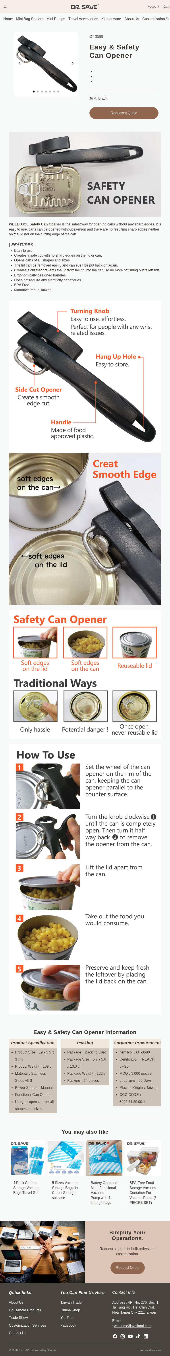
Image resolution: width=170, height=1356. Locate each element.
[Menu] (5, 7)
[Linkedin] (146, 1336)
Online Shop (70, 1310)
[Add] (38, 1169)
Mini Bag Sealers (29, 19)
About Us (131, 19)
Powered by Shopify (44, 1350)
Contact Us (17, 1333)
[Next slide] (74, 64)
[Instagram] (122, 1336)
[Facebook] (115, 1336)
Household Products (25, 1310)
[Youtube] (130, 1336)
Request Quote (127, 1267)
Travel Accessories (83, 19)
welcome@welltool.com (132, 1326)
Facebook (68, 1325)
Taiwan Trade (71, 1302)
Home (8, 19)
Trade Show (18, 1318)
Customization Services (27, 1325)
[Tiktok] (138, 1336)
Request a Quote (124, 113)
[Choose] (77, 1169)
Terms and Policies (149, 1350)
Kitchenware (111, 19)
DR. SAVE (24, 1350)
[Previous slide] (18, 64)
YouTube (67, 1318)
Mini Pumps (55, 19)
